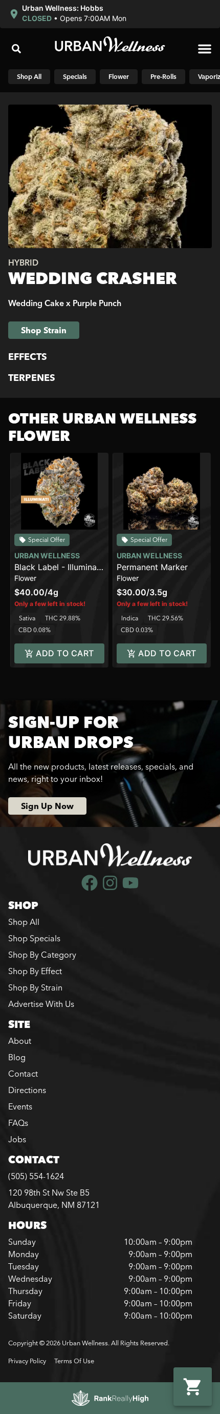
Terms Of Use (74, 1361)
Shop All (23, 922)
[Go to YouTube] (130, 883)
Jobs (17, 1139)
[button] (67, 14)
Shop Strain (44, 330)
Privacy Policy (27, 1361)
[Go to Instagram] (110, 883)
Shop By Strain (35, 987)
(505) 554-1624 (36, 1176)
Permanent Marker (152, 567)
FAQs (18, 1123)
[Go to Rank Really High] (110, 1398)
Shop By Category (42, 955)
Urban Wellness (47, 555)
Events (20, 1106)
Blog (17, 1057)
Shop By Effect (35, 971)
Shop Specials (34, 938)
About (19, 1041)
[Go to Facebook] (89, 883)
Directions (27, 1090)
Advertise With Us (41, 1004)
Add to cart (65, 653)
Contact (23, 1073)
